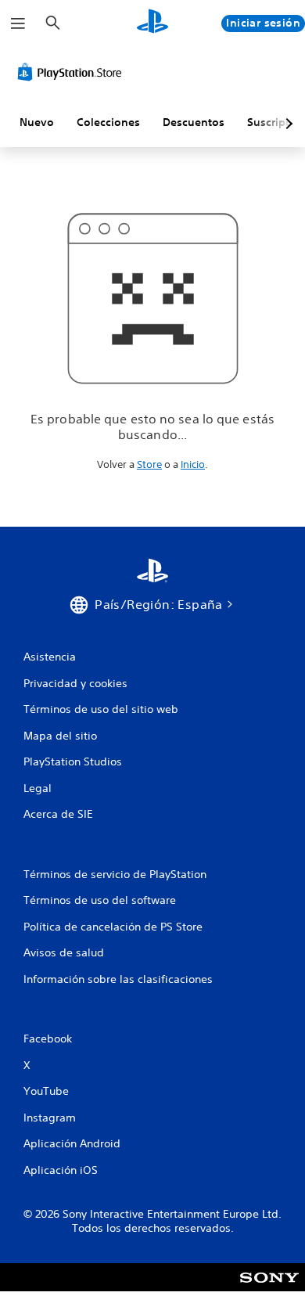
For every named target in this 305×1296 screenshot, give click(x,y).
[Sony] (269, 1287)
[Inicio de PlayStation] (152, 23)
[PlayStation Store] (73, 72)
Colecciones (108, 122)
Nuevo (37, 122)
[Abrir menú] (18, 23)
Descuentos (193, 122)
